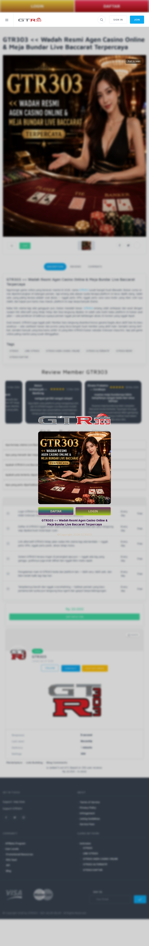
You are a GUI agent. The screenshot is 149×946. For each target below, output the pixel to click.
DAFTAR (56, 511)
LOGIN (93, 511)
